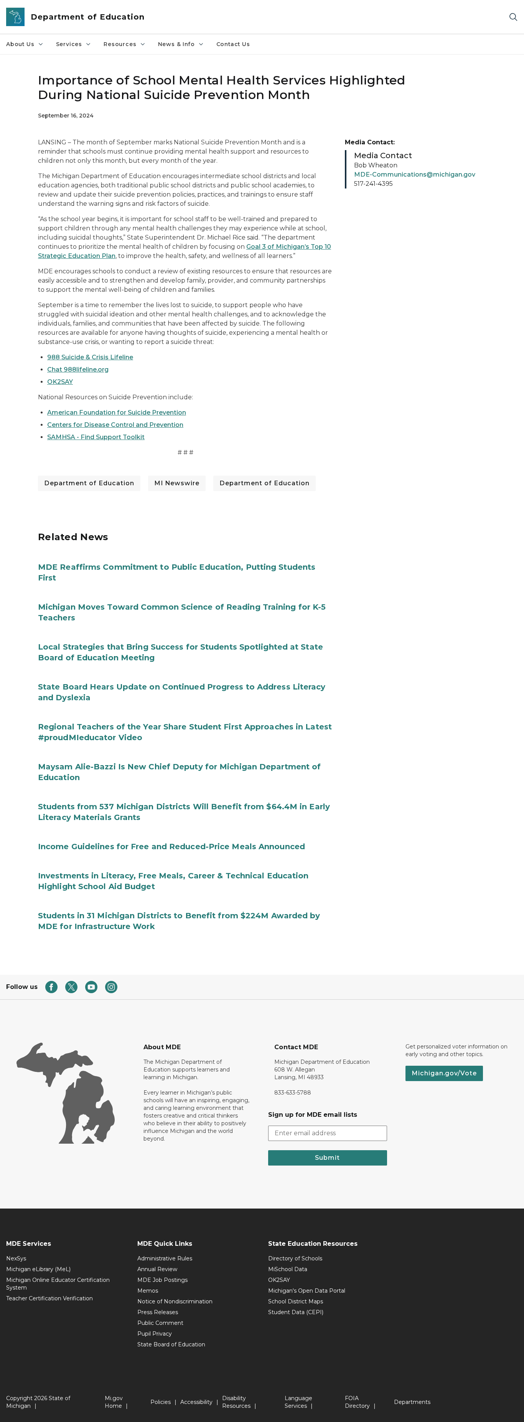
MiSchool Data (287, 1269)
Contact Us (233, 44)
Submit (327, 1157)
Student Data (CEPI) (295, 1312)
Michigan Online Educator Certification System (58, 1283)
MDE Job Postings (162, 1279)
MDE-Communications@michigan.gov (414, 174)
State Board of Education (171, 1344)
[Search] (513, 17)
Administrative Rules (164, 1258)
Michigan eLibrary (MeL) (38, 1269)
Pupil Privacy (154, 1333)
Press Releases (157, 1312)
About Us (20, 44)
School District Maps (295, 1301)
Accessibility (196, 1402)
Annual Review (157, 1269)
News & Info (176, 44)
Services (69, 44)
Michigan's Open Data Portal (306, 1290)
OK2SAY (279, 1279)
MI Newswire (176, 483)
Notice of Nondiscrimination (175, 1301)
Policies (160, 1402)
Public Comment (160, 1322)
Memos (147, 1290)
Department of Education (89, 483)
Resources (120, 44)
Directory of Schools (295, 1258)
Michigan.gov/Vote (444, 1073)
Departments (412, 1402)
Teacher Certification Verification (49, 1298)
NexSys (16, 1258)
